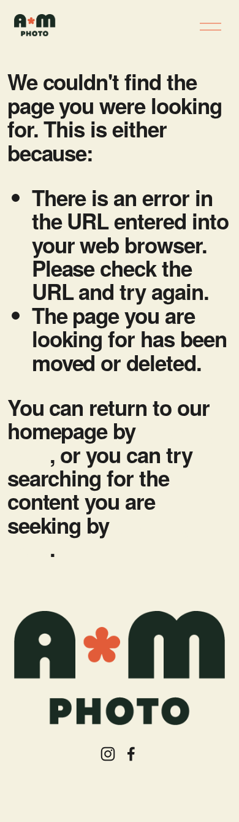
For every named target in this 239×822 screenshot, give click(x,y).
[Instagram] (108, 754)
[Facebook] (131, 754)
